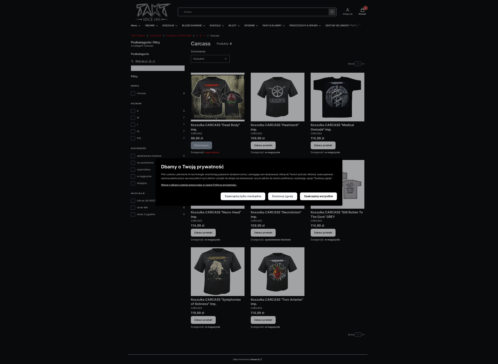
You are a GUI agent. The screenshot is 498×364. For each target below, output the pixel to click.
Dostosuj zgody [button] (282, 196)
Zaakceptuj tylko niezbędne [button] (243, 196)
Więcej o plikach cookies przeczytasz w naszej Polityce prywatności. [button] (199, 185)
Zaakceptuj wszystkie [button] (318, 196)
